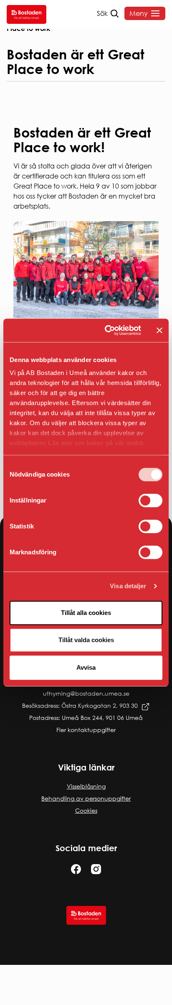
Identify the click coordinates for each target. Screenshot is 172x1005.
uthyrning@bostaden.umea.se (86, 693)
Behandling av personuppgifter (86, 798)
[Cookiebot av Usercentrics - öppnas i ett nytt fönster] (106, 330)
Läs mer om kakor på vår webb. (96, 442)
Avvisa (86, 667)
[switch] (150, 500)
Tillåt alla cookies (86, 612)
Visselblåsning (86, 786)
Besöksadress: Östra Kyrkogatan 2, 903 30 (80, 705)
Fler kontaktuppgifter (86, 729)
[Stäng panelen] (159, 330)
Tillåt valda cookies (86, 639)
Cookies (86, 810)
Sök (102, 13)
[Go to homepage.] (26, 14)
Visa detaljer (128, 585)
